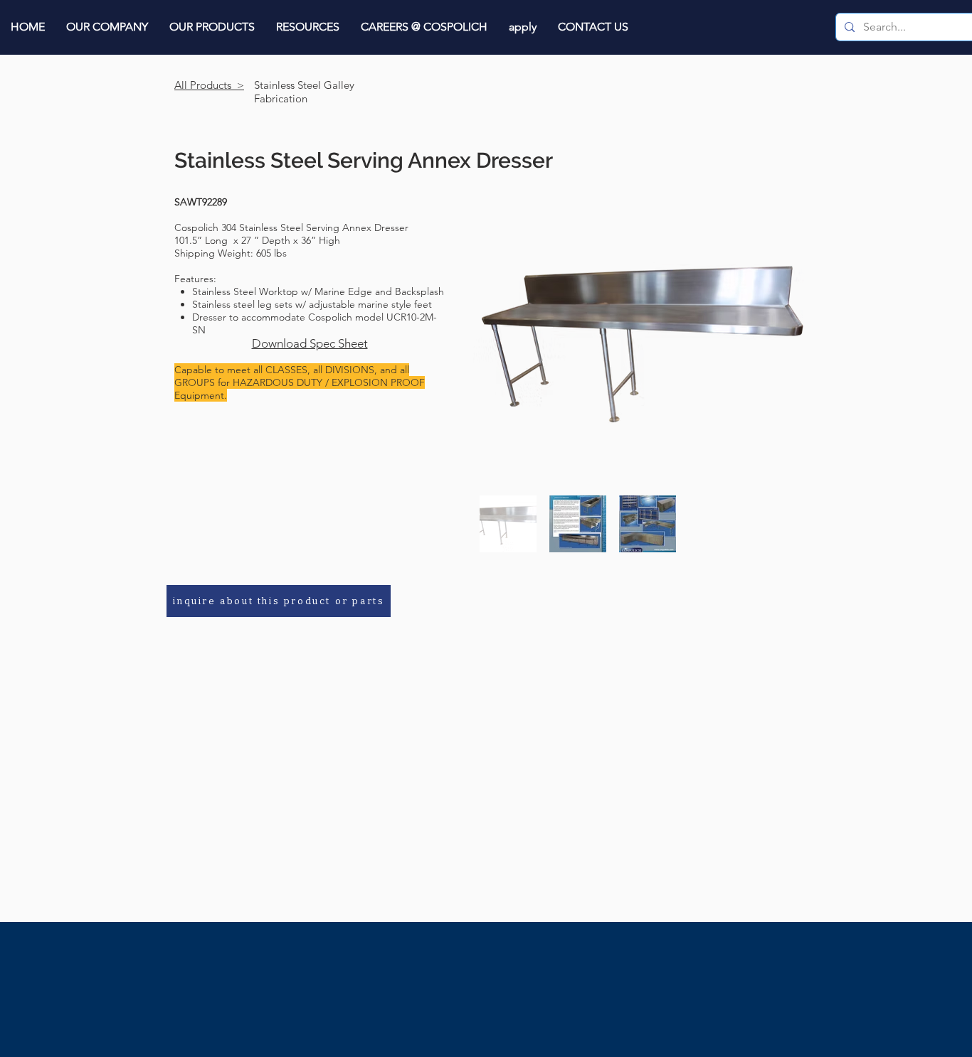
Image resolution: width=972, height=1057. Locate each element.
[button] (107, 26)
